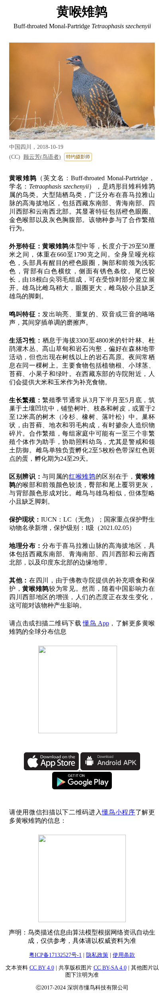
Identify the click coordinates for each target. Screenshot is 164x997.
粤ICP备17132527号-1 (55, 955)
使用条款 (124, 955)
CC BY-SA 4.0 (110, 968)
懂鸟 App (96, 623)
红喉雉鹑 (82, 476)
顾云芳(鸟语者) (42, 157)
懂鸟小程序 (118, 812)
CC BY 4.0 (41, 968)
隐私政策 (97, 955)
